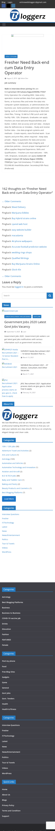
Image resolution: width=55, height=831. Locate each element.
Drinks (5, 624)
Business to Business (11, 613)
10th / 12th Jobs (11, 56)
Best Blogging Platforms (12, 492)
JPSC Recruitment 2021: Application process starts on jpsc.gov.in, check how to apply (36, 386)
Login (10, 2)
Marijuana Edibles (20, 212)
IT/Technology (8, 522)
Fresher (5, 518)
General (5, 688)
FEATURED (6, 639)
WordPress (6, 552)
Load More (9, 499)
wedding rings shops (22, 252)
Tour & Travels (8, 543)
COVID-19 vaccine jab (11, 618)
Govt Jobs (37, 316)
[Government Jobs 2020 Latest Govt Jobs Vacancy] (27, 310)
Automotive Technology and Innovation (18, 467)
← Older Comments (11, 201)
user (24, 332)
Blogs (4, 800)
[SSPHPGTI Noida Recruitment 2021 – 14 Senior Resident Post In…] (10, 354)
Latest (4, 527)
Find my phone (8, 661)
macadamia (17, 235)
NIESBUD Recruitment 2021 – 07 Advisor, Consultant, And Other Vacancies (34, 368)
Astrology (6, 459)
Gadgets (5, 677)
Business (6, 607)
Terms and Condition (11, 810)
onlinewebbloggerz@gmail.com (32, 2)
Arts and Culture (9, 455)
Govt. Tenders (8, 698)
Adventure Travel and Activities (15, 450)
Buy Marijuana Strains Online (26, 264)
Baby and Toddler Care (12, 480)
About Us (6, 794)
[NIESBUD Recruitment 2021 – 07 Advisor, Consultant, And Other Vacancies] (10, 369)
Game (4, 682)
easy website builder (21, 229)
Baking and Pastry (9, 484)
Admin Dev (24, 78)
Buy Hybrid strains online (24, 218)
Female (5, 645)
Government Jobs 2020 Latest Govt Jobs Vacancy (25, 324)
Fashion (5, 634)
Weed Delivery (19, 207)
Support (5, 816)
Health (5, 704)
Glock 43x (16, 269)
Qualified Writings (20, 258)
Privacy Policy (8, 805)
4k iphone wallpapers (22, 241)
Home (4, 789)
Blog (3, 2)
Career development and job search (17, 316)
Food (4, 666)
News (4, 531)
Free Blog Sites (8, 672)
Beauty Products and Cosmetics (15, 488)
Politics (5, 539)
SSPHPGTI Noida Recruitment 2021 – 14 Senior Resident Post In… (35, 352)
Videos (5, 548)
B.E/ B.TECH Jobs (9, 476)
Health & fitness (9, 709)
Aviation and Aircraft (11, 471)
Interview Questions (10, 514)
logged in (19, 286)
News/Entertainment (11, 535)
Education (6, 629)
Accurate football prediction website (29, 246)
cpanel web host (20, 224)
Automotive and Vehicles (12, 463)
